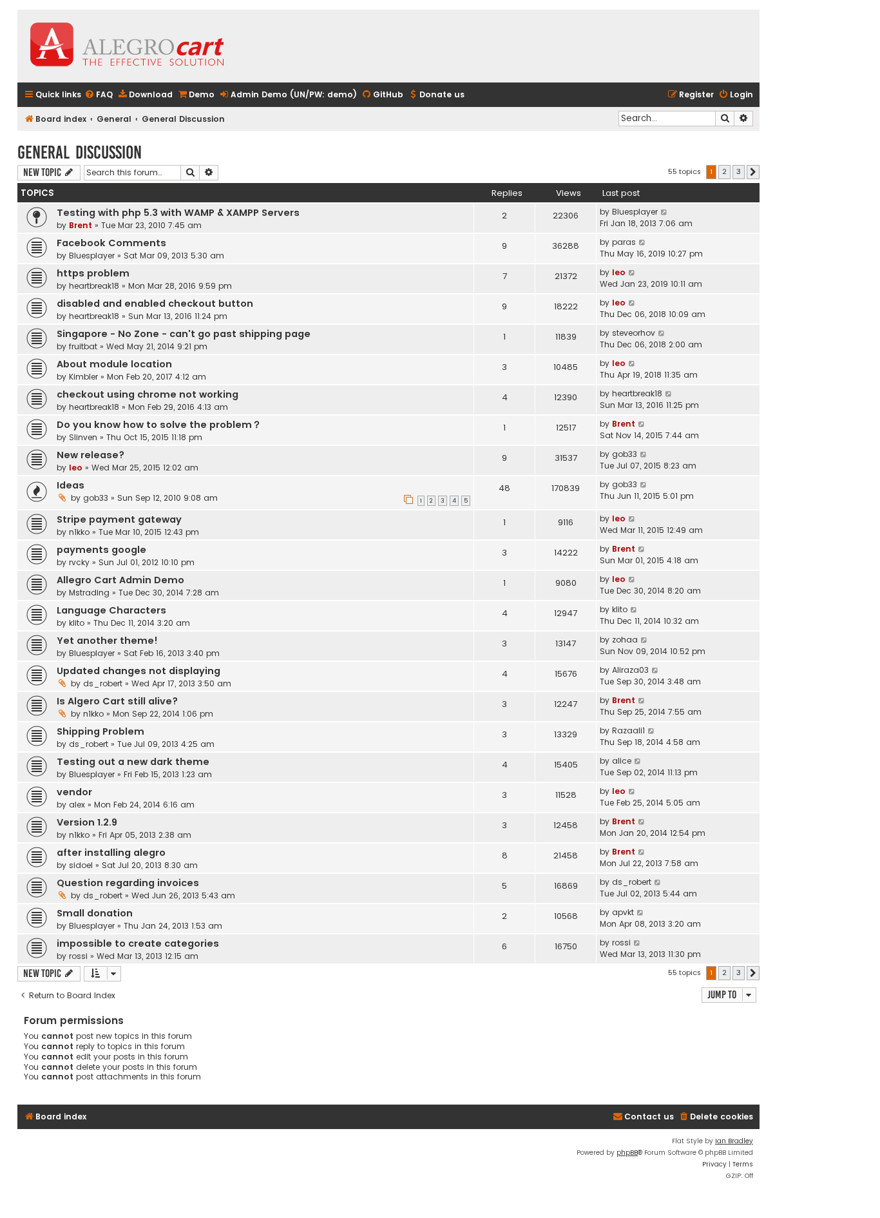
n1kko (79, 532)
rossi (78, 956)
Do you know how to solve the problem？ (159, 424)
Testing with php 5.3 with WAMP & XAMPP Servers (178, 212)
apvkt (623, 912)
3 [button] (738, 171)
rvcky (79, 562)
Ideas (70, 485)
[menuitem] (98, 95)
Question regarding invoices (128, 882)
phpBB (627, 1152)
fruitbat (83, 346)
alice (621, 760)
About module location (114, 364)
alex (77, 804)
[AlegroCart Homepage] (127, 46)
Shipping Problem (100, 731)
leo (619, 272)
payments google (101, 549)
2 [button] (724, 171)
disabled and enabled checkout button (155, 303)
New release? (90, 455)
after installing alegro (111, 852)
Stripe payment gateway (119, 519)
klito (76, 622)
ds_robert (102, 683)
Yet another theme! (107, 640)
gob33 (624, 454)
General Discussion (79, 152)
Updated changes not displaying (138, 670)
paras (624, 242)
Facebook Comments (111, 243)
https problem (93, 273)
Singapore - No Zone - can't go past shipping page (184, 333)
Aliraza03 (630, 669)
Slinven (83, 437)
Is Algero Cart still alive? (117, 701)
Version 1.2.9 (87, 822)
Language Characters (111, 610)
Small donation (95, 913)
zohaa (625, 639)
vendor (74, 792)
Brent (80, 225)
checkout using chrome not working (147, 394)
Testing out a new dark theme (133, 761)
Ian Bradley (734, 1141)
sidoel (81, 865)
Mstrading (89, 592)
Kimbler (83, 376)
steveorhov (633, 332)
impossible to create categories (138, 943)
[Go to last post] (664, 212)
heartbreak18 (94, 285)
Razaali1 (628, 730)
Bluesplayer (635, 211)
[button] (753, 172)
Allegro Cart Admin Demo (120, 580)
